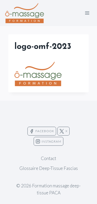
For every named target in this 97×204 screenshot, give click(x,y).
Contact (48, 158)
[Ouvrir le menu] (87, 13)
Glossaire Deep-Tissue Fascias (48, 168)
